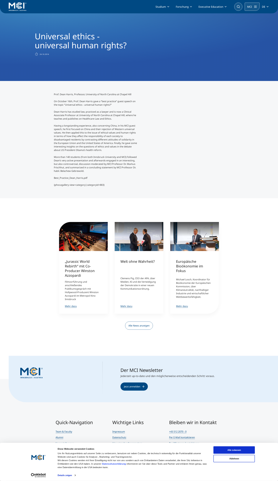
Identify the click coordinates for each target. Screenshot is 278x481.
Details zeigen (65, 475)
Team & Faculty (64, 431)
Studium (161, 6)
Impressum (118, 431)
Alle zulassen (234, 450)
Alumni (59, 437)
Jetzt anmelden (132, 386)
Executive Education (211, 6)
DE (263, 6)
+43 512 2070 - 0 (177, 431)
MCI (249, 6)
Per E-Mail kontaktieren (182, 437)
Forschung (182, 6)
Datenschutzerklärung (114, 464)
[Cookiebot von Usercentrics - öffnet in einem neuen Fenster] (38, 475)
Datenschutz (119, 437)
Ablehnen (234, 458)
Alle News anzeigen (139, 325)
